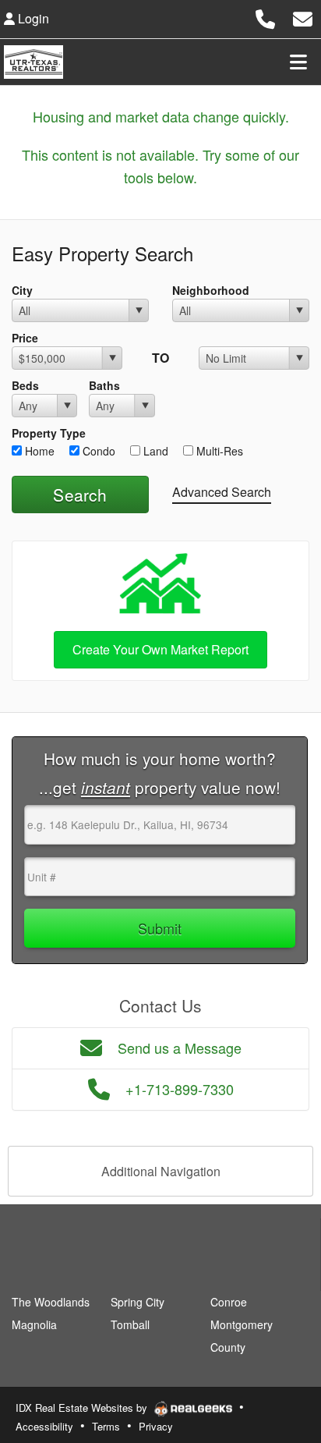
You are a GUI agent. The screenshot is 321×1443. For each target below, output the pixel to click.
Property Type (49, 433)
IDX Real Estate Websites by (83, 1407)
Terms (106, 1426)
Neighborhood (210, 290)
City (22, 290)
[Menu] (298, 61)
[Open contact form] (302, 17)
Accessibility (44, 1426)
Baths (104, 385)
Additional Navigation (160, 1171)
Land (154, 451)
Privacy (156, 1426)
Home (38, 451)
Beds (25, 385)
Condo (97, 451)
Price (25, 338)
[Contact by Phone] (265, 17)
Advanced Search (221, 492)
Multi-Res (218, 451)
